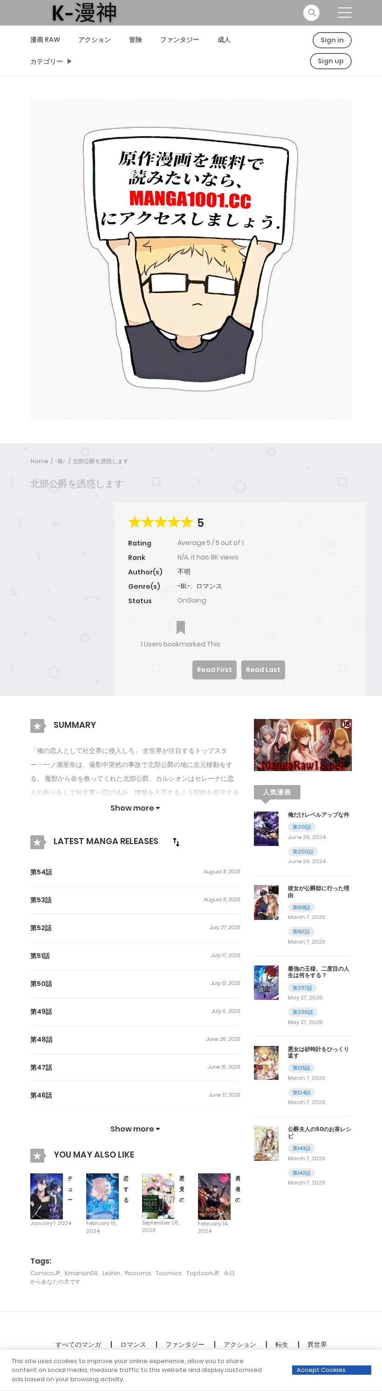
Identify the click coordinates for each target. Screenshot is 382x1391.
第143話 (302, 1148)
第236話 (303, 1012)
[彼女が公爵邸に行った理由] (266, 901)
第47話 (41, 1067)
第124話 (302, 1092)
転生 (281, 1344)
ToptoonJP (202, 1273)
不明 (184, 571)
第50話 (41, 983)
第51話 (40, 955)
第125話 (301, 1068)
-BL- (60, 461)
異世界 (317, 1344)
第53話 (41, 900)
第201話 (302, 827)
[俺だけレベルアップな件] (266, 828)
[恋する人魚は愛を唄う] (102, 1195)
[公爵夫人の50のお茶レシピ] (266, 1142)
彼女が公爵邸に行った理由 (318, 891)
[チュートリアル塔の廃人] (46, 1195)
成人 (224, 39)
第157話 (301, 931)
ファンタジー (179, 39)
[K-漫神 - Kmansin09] (84, 12)
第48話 (41, 1039)
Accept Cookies (321, 1369)
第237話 (302, 988)
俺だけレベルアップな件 (318, 815)
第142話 (302, 1173)
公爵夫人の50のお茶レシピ (319, 1132)
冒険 (135, 39)
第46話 (41, 1095)
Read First (214, 669)
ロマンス (209, 586)
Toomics (169, 1273)
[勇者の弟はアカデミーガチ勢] (214, 1196)
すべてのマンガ (78, 1344)
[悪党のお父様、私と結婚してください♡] (158, 1195)
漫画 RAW (45, 39)
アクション (94, 39)
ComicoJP (45, 1273)
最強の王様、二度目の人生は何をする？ (318, 972)
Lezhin (111, 1273)
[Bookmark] (181, 628)
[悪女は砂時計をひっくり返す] (266, 1062)
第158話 (301, 907)
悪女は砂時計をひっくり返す (318, 1052)
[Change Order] (176, 842)
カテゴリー (46, 61)
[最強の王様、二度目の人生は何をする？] (266, 982)
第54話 (41, 872)
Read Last (263, 669)
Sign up (331, 61)
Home (39, 461)
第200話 (303, 851)
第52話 (41, 927)
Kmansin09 (81, 1273)
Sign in (332, 40)
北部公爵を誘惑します (101, 461)
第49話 (41, 1011)
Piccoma (138, 1273)
